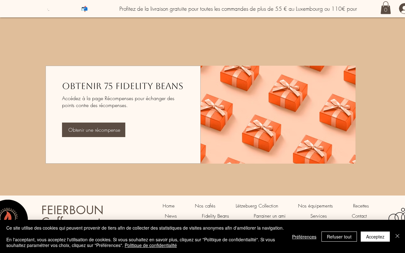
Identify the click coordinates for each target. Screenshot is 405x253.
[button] (385, 7)
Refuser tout (339, 236)
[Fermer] (397, 236)
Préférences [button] (304, 236)
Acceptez (375, 236)
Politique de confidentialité (151, 245)
